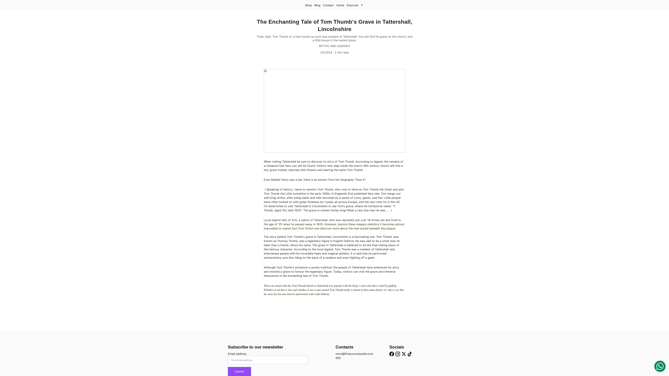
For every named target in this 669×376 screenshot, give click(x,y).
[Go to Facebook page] (391, 354)
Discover (352, 5)
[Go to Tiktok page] (409, 354)
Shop (308, 5)
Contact (328, 5)
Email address (237, 353)
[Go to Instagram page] (397, 354)
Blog (317, 5)
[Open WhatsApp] (660, 366)
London (391, 285)
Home (340, 5)
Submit (239, 371)
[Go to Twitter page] (403, 354)
